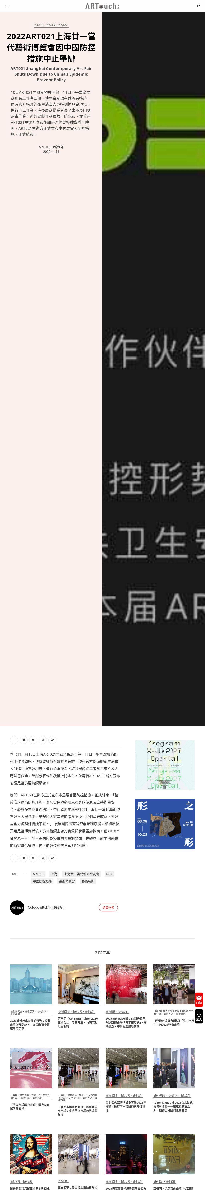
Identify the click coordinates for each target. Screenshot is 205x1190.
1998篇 (57, 907)
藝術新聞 (39, 25)
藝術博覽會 (67, 881)
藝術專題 (168, 1013)
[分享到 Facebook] (14, 740)
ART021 (38, 874)
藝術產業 (51, 25)
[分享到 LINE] (24, 740)
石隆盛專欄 (74, 1097)
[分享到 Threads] (33, 740)
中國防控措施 (42, 881)
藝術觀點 (63, 25)
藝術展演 (29, 1011)
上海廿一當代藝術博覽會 (81, 874)
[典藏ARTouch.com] (102, 6)
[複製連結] (52, 740)
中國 (109, 874)
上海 (54, 874)
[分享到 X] (43, 740)
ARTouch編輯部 (51, 147)
